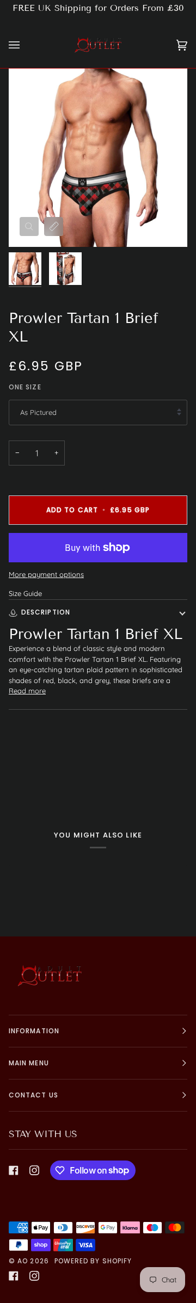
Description (45, 612)
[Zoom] (29, 226)
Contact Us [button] (33, 1095)
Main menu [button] (29, 1063)
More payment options (46, 574)
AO (22, 1260)
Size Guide (25, 593)
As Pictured (38, 412)
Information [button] (34, 1030)
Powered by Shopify (93, 1260)
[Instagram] (34, 1170)
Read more (27, 690)
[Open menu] (25, 45)
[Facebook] (14, 1170)
